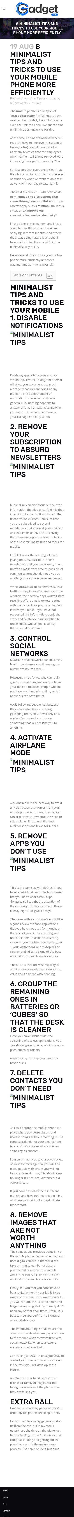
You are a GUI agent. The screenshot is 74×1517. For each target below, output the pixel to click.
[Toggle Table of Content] (48, 276)
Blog (5, 1504)
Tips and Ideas (46, 98)
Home (5, 1490)
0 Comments (19, 103)
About (5, 1497)
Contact (6, 1511)
